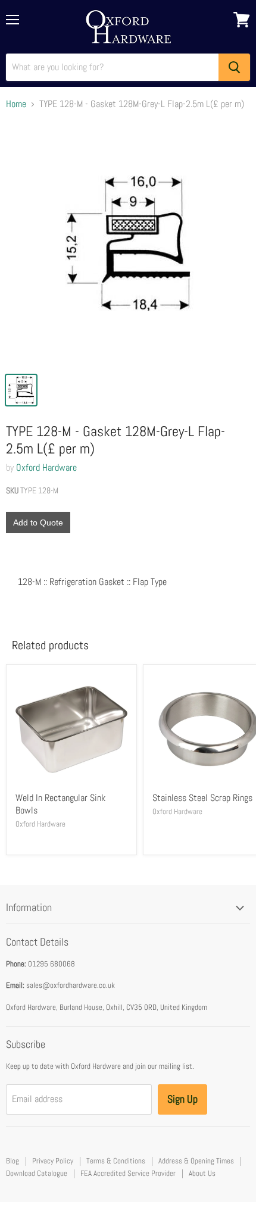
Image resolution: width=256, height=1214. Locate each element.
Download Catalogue (36, 1173)
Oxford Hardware (46, 467)
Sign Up (182, 1099)
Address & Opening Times (196, 1161)
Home (16, 104)
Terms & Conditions (115, 1161)
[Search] (234, 67)
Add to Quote (38, 522)
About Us (202, 1173)
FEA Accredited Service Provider (128, 1173)
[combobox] (112, 67)
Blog (12, 1161)
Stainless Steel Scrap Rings (202, 797)
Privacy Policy (52, 1161)
